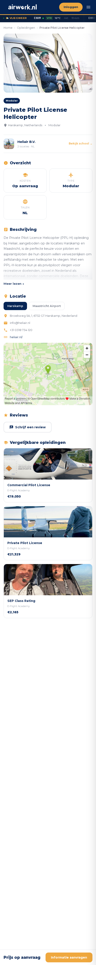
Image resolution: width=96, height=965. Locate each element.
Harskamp (15, 306)
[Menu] (88, 7)
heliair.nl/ (16, 337)
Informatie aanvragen (69, 957)
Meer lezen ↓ (14, 283)
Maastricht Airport (47, 306)
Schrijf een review (30, 427)
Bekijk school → (80, 143)
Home (8, 27)
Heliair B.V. (26, 142)
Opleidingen (26, 27)
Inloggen (71, 7)
